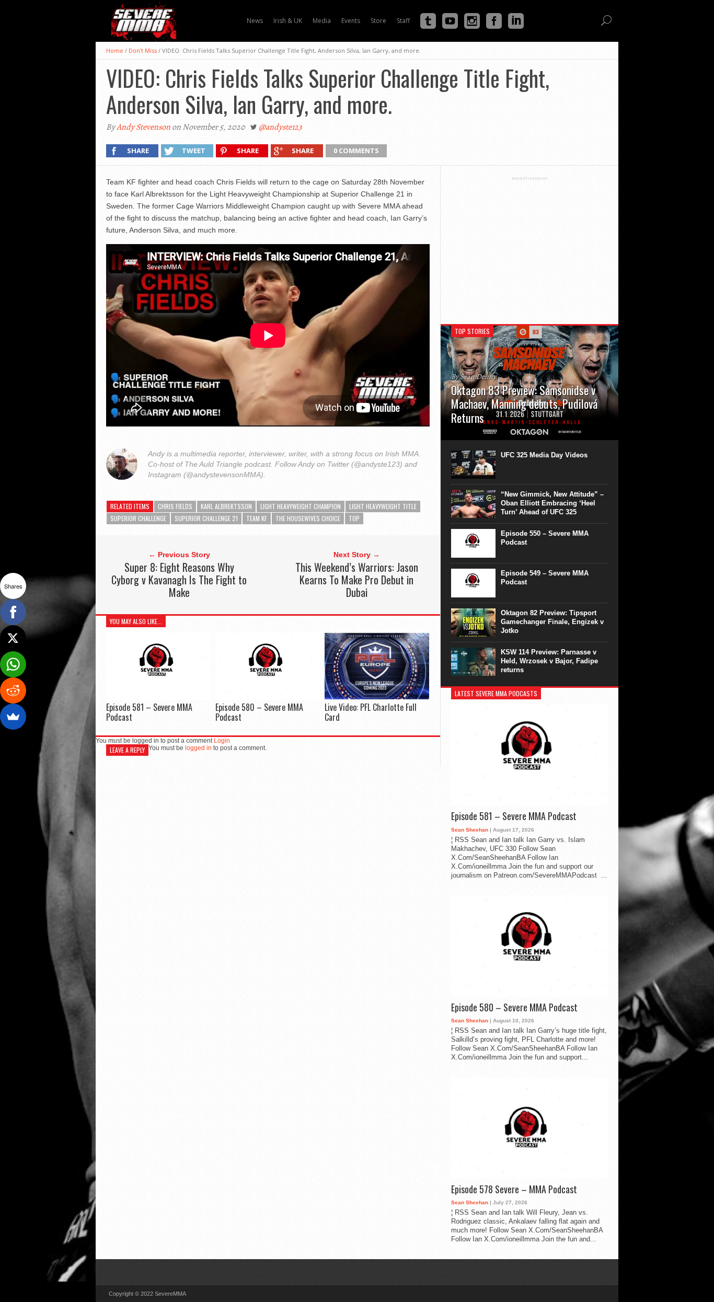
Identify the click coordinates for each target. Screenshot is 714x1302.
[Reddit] (13, 690)
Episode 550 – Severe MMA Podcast (545, 537)
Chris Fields (175, 506)
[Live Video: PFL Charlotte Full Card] (377, 697)
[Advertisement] (529, 246)
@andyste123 (280, 127)
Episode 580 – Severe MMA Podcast (259, 712)
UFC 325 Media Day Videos (544, 455)
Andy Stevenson (143, 127)
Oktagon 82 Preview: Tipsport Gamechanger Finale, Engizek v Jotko (552, 622)
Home (114, 50)
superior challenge (138, 518)
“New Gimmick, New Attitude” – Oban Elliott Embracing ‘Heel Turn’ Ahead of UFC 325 (552, 503)
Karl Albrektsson (226, 506)
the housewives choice (307, 518)
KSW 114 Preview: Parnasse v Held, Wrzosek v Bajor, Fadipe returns (549, 661)
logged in (198, 748)
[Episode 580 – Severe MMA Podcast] (267, 697)
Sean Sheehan (469, 830)
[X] (13, 638)
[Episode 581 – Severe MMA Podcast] (158, 697)
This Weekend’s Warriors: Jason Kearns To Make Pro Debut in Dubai (356, 579)
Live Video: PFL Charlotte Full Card (371, 712)
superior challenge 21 (206, 518)
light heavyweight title (383, 506)
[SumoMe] (13, 717)
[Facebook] (13, 612)
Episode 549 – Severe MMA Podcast (545, 577)
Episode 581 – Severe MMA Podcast (149, 712)
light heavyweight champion (300, 506)
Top (354, 518)
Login (222, 740)
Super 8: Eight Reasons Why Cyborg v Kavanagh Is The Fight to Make (179, 579)
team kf (256, 518)
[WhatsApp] (13, 664)
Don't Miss (143, 50)
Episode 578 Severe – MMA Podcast (514, 1189)
